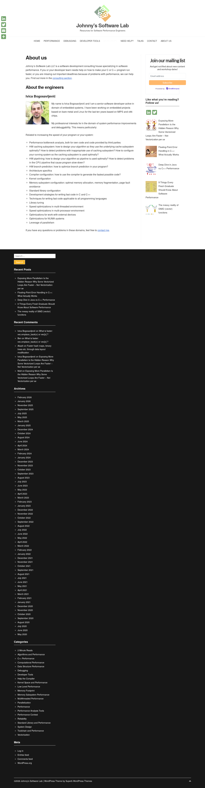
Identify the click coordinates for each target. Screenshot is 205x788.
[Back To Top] (190, 781)
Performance (52, 40)
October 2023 (24, 469)
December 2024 (25, 429)
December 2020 (25, 606)
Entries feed (23, 754)
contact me (103, 230)
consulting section (62, 78)
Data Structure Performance (31, 666)
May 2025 (22, 417)
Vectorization (24, 734)
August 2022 (24, 525)
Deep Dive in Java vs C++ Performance (36, 299)
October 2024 (24, 433)
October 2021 (24, 565)
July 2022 (22, 529)
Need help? (127, 40)
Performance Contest (28, 714)
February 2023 (25, 501)
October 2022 (24, 517)
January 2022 (24, 553)
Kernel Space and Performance (32, 682)
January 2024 (24, 457)
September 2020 (25, 618)
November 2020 (25, 610)
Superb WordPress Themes (79, 780)
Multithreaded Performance (31, 698)
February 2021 (25, 598)
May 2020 (22, 634)
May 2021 (22, 586)
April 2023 (22, 493)
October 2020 (24, 614)
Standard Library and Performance (34, 722)
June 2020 (23, 630)
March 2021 (23, 593)
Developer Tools (90, 40)
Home (37, 40)
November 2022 (25, 513)
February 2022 (25, 549)
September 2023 (25, 473)
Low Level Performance (29, 686)
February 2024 (25, 453)
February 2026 (25, 397)
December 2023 (25, 461)
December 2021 (25, 557)
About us (166, 40)
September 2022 (25, 521)
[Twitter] (4, 25)
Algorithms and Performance (31, 654)
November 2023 (25, 465)
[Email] (4, 31)
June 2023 (23, 485)
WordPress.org (25, 762)
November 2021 (25, 561)
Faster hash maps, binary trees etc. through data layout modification (34, 349)
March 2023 (23, 497)
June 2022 (23, 533)
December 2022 (25, 509)
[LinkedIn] (4, 19)
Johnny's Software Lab (102, 25)
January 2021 (24, 602)
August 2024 (24, 437)
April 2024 (22, 445)
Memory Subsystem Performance (33, 694)
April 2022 (22, 541)
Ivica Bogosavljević (26, 330)
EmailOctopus (174, 89)
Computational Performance (31, 662)
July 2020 (22, 626)
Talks (140, 40)
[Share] (4, 37)
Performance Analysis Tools (31, 710)
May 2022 (22, 537)
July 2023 (22, 481)
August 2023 (24, 477)
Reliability (22, 718)
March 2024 (23, 449)
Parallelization (24, 702)
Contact (152, 40)
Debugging (69, 40)
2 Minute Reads (25, 650)
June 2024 (23, 441)
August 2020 (24, 622)
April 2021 (22, 590)
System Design (25, 726)
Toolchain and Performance (31, 730)
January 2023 (24, 505)
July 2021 (22, 577)
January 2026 (24, 401)
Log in (20, 750)
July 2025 (22, 413)
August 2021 (24, 573)
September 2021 (25, 569)
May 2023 (22, 489)
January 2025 (24, 425)
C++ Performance (26, 658)
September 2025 (25, 409)
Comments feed (25, 758)
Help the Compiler (26, 678)
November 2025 (25, 405)
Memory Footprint (26, 690)
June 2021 (23, 581)
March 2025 (23, 421)
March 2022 (23, 545)
